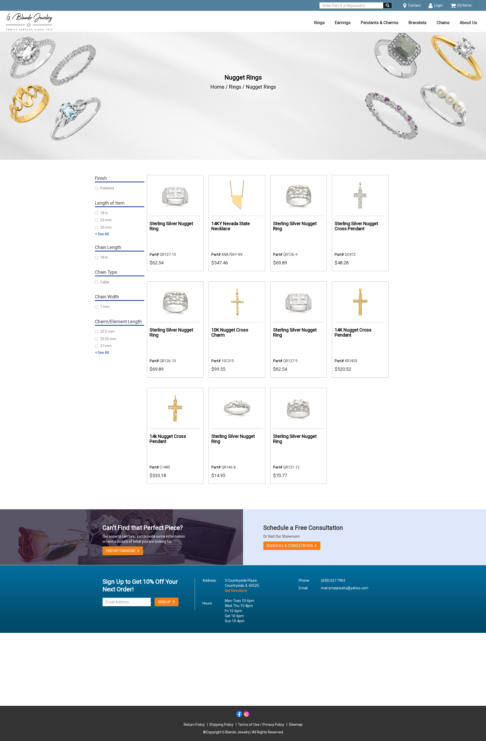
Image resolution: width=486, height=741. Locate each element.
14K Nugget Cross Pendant (353, 332)
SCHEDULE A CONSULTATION (290, 546)
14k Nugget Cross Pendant (168, 439)
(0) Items (464, 5)
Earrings (343, 22)
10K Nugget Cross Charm (229, 332)
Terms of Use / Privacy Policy (261, 725)
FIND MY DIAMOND (121, 551)
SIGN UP (165, 602)
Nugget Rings (261, 87)
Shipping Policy (221, 725)
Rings (319, 22)
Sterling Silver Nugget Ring (171, 226)
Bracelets (418, 22)
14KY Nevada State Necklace (230, 226)
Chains (443, 22)
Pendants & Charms (379, 22)
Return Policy (194, 725)
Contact (414, 5)
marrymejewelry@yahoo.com (344, 588)
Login (438, 5)
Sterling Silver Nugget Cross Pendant (356, 226)
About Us (468, 22)
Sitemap (295, 725)
